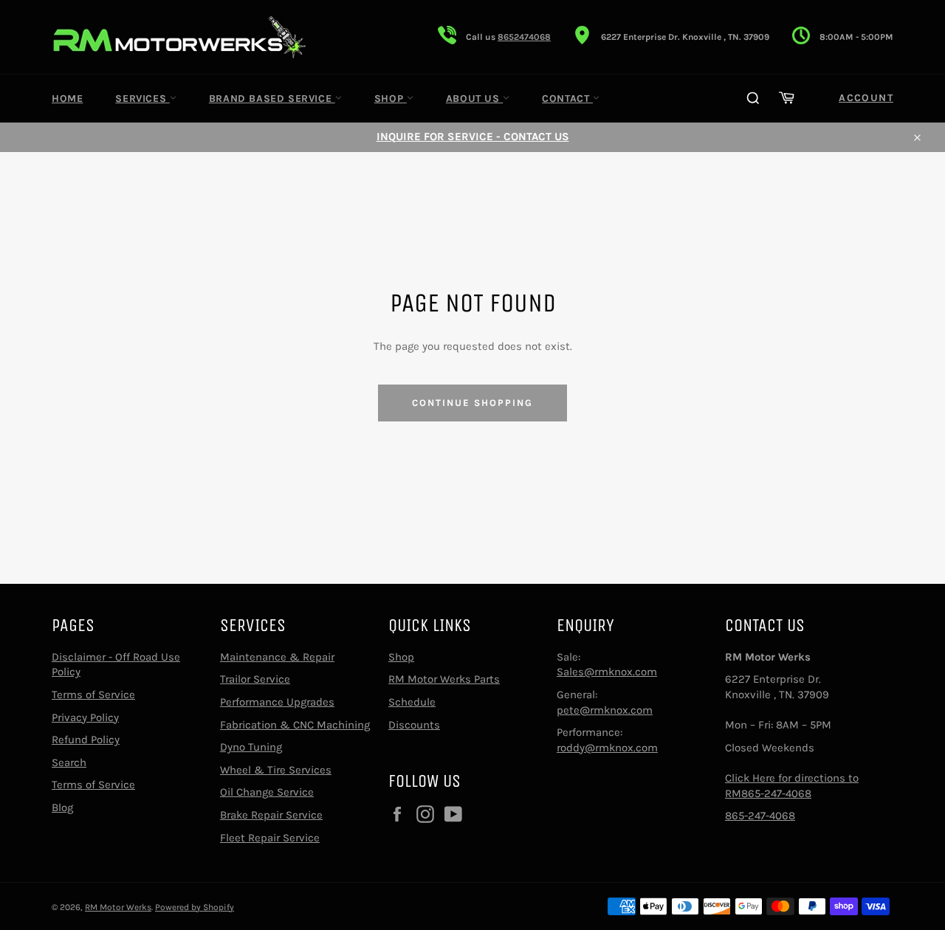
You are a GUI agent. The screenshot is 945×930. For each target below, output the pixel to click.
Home (67, 98)
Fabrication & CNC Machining (295, 724)
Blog (62, 807)
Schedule (412, 702)
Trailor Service (255, 679)
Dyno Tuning (251, 747)
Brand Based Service (272, 98)
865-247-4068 (760, 815)
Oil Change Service (267, 792)
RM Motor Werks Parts (444, 679)
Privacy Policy (85, 717)
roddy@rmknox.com (607, 747)
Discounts (414, 724)
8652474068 (524, 37)
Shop (390, 98)
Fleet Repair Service (270, 837)
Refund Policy (86, 739)
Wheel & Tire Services (275, 769)
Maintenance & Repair (277, 657)
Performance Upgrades (277, 702)
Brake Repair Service (271, 815)
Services (142, 98)
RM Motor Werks (118, 907)
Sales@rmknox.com (607, 671)
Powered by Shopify (194, 907)
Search (69, 762)
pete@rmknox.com (605, 710)
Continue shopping (472, 402)
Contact (567, 98)
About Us (474, 98)
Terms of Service (93, 694)
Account (866, 98)
